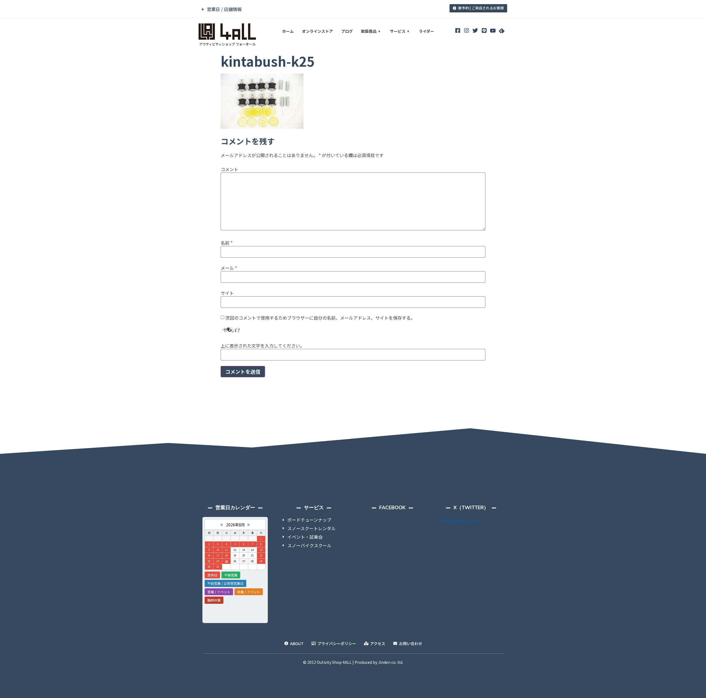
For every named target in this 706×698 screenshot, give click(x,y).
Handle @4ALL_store (459, 521)
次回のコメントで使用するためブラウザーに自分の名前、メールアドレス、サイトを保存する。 (320, 318)
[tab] (315, 9)
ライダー (426, 31)
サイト (227, 293)
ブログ (347, 31)
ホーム (288, 31)
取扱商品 (368, 31)
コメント (229, 169)
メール (229, 268)
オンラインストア (317, 31)
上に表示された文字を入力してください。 (262, 345)
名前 (226, 243)
